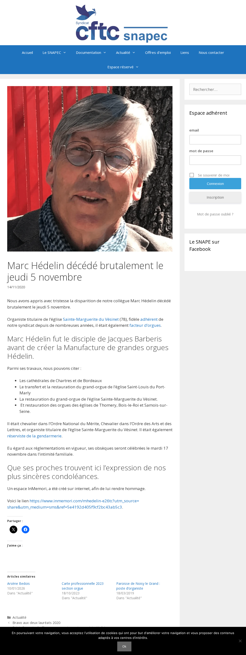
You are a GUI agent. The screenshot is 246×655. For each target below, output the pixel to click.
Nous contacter (211, 52)
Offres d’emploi (158, 52)
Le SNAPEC (52, 52)
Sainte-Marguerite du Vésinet (91, 319)
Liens (184, 52)
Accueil (27, 52)
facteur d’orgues (145, 325)
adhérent (149, 319)
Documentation (88, 52)
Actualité (123, 52)
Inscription (215, 197)
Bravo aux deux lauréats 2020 (36, 622)
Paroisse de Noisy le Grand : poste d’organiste (138, 586)
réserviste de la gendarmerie (34, 436)
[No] (240, 640)
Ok (124, 646)
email (194, 130)
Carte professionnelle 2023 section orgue (83, 586)
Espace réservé (120, 66)
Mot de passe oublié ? (215, 214)
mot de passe (201, 150)
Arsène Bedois (18, 583)
